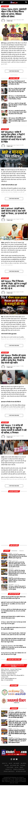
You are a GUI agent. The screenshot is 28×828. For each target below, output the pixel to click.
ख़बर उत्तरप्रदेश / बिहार (14, 765)
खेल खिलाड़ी (22, 765)
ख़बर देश (10, 763)
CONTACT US (8, 769)
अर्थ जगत (16, 767)
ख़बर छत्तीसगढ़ (23, 763)
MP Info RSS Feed (14, 659)
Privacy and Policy (9, 771)
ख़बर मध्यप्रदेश (16, 763)
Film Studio (10, 767)
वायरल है (21, 767)
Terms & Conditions (18, 769)
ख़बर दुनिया (7, 765)
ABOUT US (4, 763)
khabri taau (9, 20)
